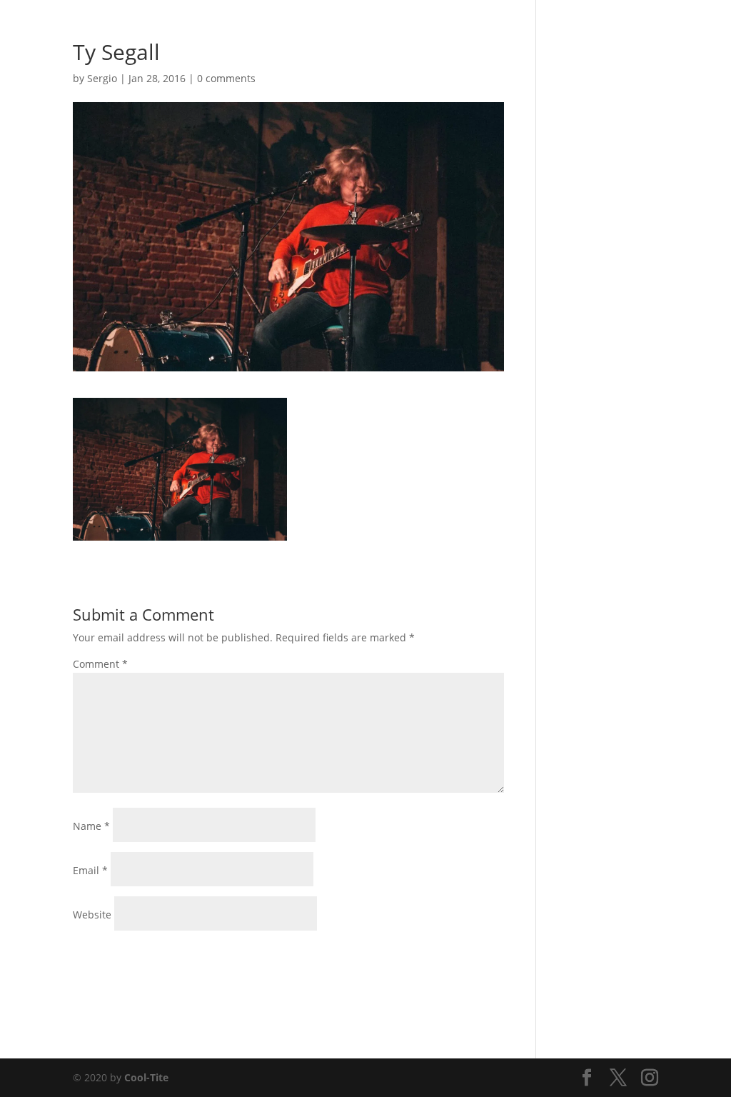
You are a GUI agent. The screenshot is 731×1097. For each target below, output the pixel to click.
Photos (373, 29)
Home (325, 29)
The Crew (572, 29)
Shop (522, 29)
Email (90, 870)
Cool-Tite (146, 1077)
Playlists (473, 29)
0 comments (226, 78)
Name (91, 826)
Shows (422, 29)
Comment (100, 664)
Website (92, 914)
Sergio (102, 78)
